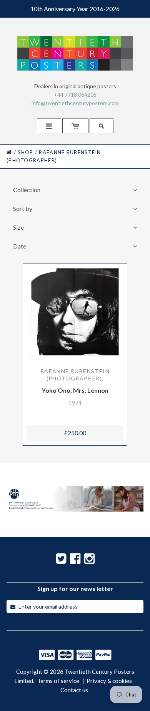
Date (19, 246)
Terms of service (58, 681)
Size (18, 227)
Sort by (22, 208)
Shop (25, 152)
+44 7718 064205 (75, 94)
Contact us (74, 690)
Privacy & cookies (109, 681)
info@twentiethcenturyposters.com (75, 103)
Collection (26, 189)
